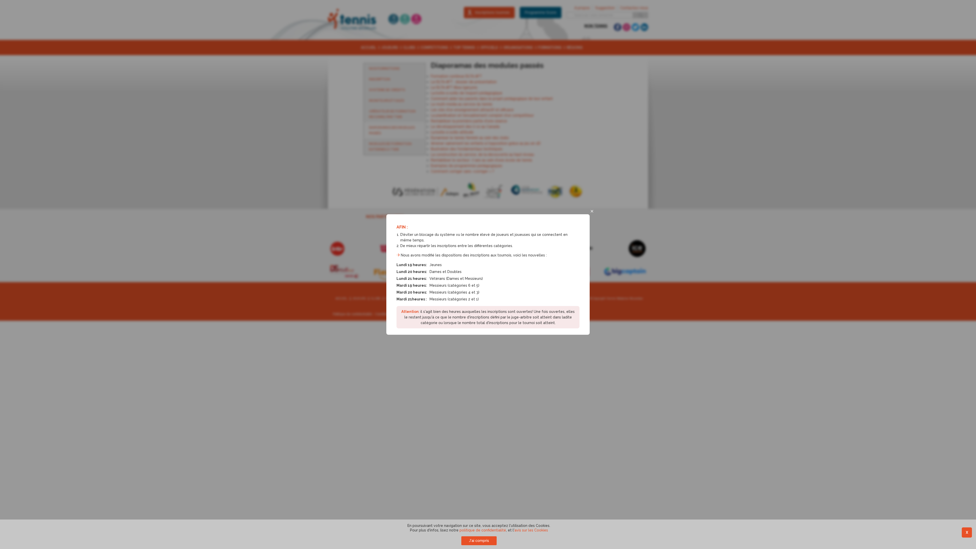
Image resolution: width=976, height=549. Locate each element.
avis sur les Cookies (531, 530)
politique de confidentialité (483, 530)
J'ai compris (479, 541)
